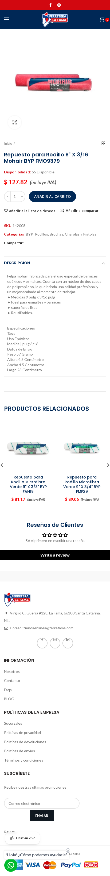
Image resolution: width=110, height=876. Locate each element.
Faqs (8, 689)
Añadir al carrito (52, 196)
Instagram (59, 5)
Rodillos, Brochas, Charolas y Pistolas (65, 234)
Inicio (8, 143)
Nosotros (12, 671)
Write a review (55, 554)
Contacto (12, 680)
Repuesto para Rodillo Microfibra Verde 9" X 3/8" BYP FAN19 (28, 484)
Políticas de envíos (19, 751)
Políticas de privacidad (22, 732)
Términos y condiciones (23, 760)
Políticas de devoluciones (25, 742)
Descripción (17, 263)
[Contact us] (10, 865)
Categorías (14, 234)
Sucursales (13, 723)
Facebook (50, 5)
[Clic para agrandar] (14, 122)
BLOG (9, 698)
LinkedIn (67, 643)
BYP (29, 234)
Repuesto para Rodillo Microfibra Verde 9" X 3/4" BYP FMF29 (81, 484)
